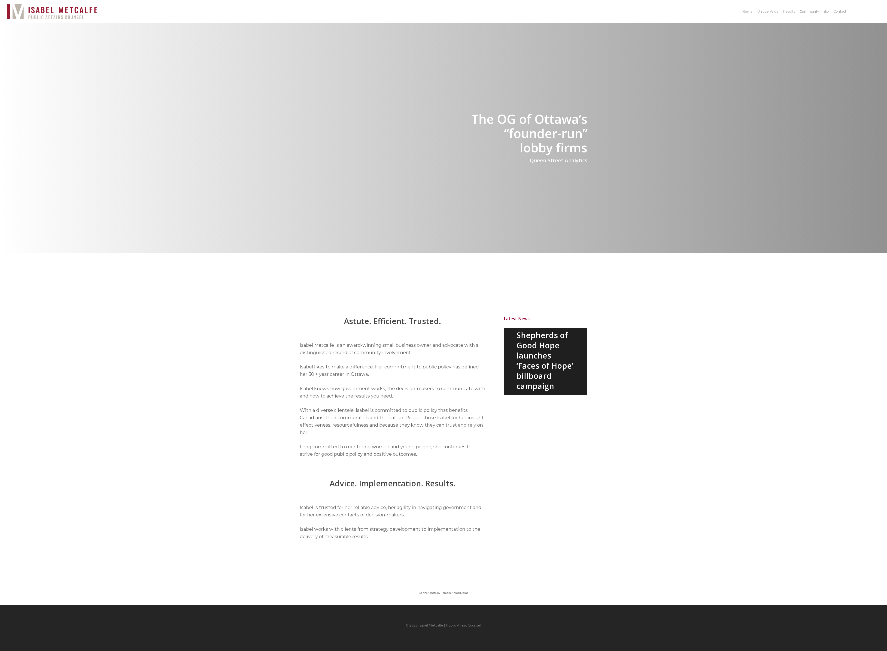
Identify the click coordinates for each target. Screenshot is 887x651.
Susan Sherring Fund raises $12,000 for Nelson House (545, 417)
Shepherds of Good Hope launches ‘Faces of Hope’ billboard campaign (544, 360)
